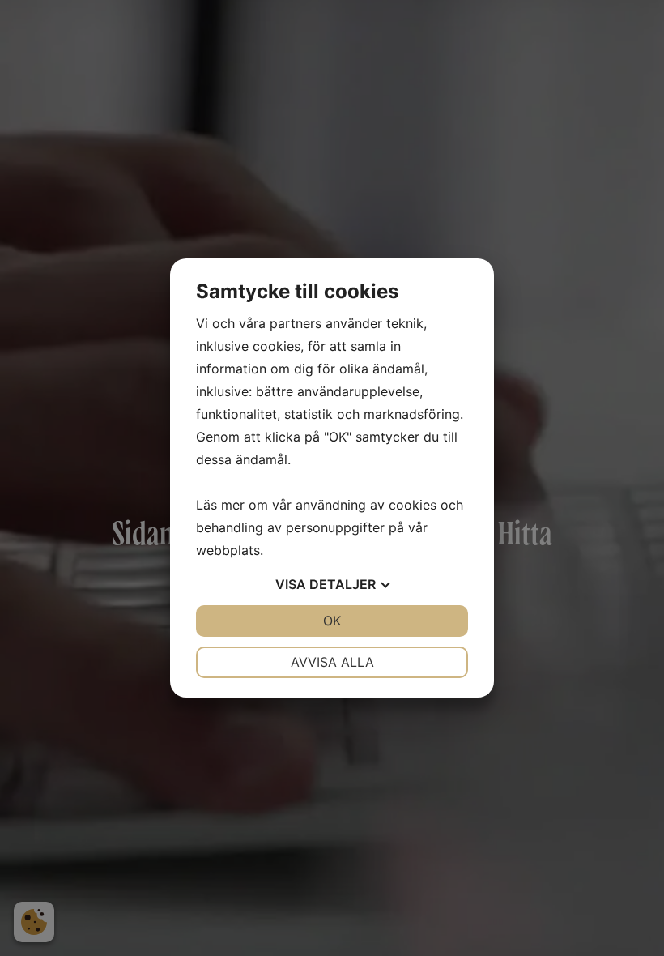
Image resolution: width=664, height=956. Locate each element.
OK (332, 620)
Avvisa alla (332, 662)
